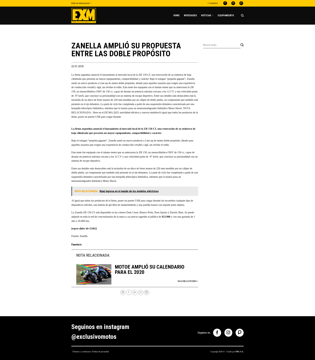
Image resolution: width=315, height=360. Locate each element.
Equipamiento (226, 15)
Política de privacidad (100, 352)
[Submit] (242, 45)
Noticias (206, 15)
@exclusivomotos (93, 336)
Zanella (83, 236)
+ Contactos (213, 3)
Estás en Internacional (80, 3)
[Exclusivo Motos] (83, 15)
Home (176, 15)
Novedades (190, 15)
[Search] (242, 15)
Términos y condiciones (81, 352)
